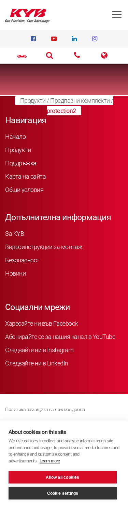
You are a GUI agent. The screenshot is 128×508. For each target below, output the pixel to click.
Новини (15, 273)
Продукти (33, 100)
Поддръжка (21, 163)
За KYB (14, 233)
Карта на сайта (25, 176)
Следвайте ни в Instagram (39, 350)
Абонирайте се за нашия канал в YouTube (60, 336)
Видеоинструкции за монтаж (44, 246)
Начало (15, 136)
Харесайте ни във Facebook (41, 323)
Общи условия (24, 189)
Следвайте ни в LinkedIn (36, 363)
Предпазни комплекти (80, 100)
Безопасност (22, 260)
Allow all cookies (62, 477)
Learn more (50, 460)
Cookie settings (63, 493)
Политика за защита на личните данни (45, 409)
